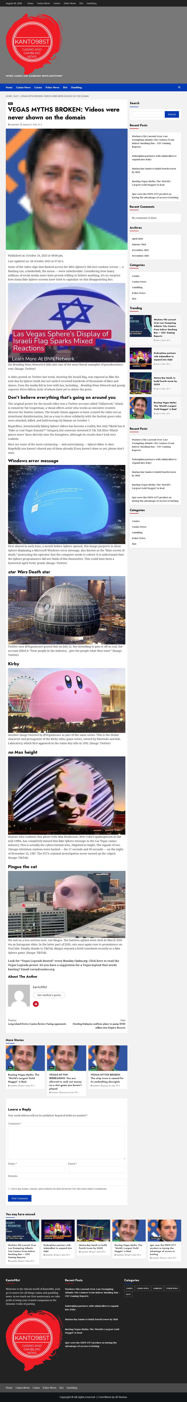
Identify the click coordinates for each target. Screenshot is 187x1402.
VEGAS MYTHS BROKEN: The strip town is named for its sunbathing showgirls (107, 1078)
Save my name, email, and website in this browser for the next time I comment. (59, 1188)
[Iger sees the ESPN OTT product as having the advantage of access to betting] (164, 1230)
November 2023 (140, 255)
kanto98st (15, 124)
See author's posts (49, 995)
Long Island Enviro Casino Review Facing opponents (37, 1022)
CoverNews (104, 1397)
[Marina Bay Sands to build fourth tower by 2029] (93, 1230)
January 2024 (139, 244)
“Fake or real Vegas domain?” (27, 430)
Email (72, 1163)
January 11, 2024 (30, 124)
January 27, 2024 (109, 1085)
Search (134, 103)
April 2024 (137, 238)
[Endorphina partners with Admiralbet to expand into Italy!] (58, 1230)
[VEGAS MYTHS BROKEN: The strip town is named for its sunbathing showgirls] (107, 1058)
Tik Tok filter (100, 430)
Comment (14, 1123)
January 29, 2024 (68, 1092)
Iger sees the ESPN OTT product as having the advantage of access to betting (155, 195)
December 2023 (140, 249)
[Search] (179, 87)
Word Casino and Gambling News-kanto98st (34, 75)
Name (12, 1163)
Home (30, 3)
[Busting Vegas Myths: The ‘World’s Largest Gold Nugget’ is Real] (25, 1058)
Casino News (43, 3)
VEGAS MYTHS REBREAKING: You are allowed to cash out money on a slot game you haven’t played (65, 1081)
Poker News (70, 3)
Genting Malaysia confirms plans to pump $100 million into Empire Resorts (99, 1024)
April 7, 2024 (25, 1085)
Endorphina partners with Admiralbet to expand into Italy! (154, 157)
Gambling (92, 3)
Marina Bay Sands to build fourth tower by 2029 (154, 170)
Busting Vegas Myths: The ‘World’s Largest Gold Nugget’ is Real (23, 1078)
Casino (56, 3)
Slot (81, 3)
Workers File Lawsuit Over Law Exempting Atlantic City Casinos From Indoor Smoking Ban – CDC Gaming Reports (153, 141)
